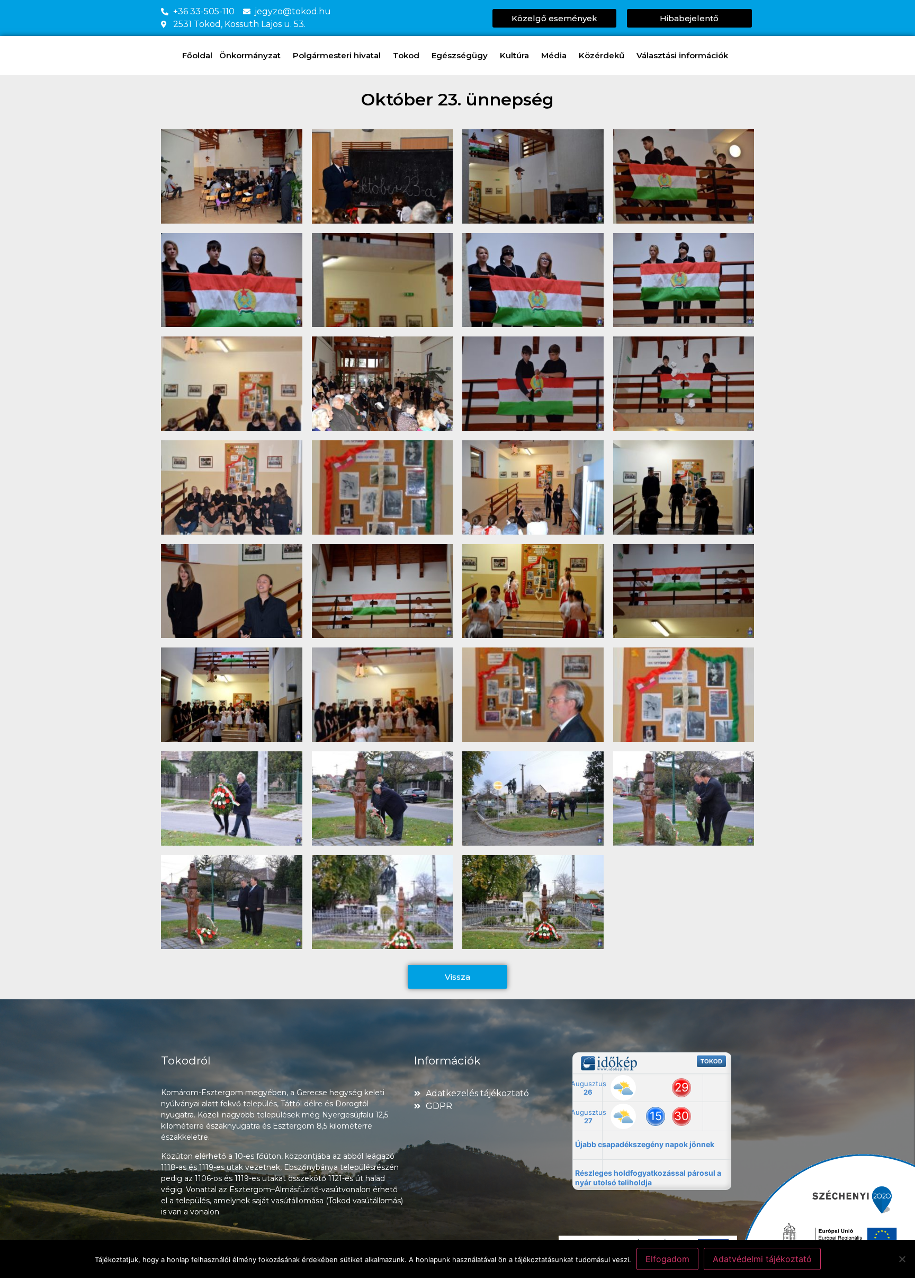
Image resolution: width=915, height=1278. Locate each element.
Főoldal (197, 55)
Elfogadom (667, 1259)
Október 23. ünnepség (457, 99)
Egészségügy (460, 55)
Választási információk (682, 55)
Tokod (406, 55)
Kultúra (514, 55)
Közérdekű (601, 55)
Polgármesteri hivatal (337, 55)
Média (554, 55)
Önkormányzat (250, 55)
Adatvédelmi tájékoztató (762, 1259)
